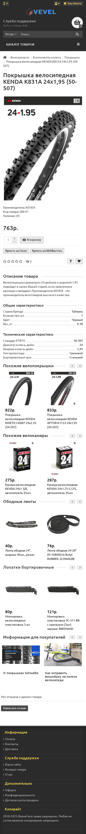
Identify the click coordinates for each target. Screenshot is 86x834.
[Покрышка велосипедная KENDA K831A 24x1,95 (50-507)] (43, 148)
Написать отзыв (14, 708)
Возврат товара (15, 769)
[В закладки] (79, 261)
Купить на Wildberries (47, 250)
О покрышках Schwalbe (21, 673)
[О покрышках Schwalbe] (21, 654)
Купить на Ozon (16, 250)
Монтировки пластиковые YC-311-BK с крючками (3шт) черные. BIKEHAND (63, 622)
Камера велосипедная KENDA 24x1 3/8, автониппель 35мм (20, 489)
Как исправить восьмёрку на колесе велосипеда (61, 676)
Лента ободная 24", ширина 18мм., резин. (20, 552)
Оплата (10, 739)
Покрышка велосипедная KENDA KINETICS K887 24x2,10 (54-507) (20, 421)
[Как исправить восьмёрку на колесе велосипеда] (63, 654)
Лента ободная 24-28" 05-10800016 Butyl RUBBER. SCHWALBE (62, 554)
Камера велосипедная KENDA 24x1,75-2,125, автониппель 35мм (62, 489)
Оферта (10, 790)
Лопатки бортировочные (28, 567)
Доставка (11, 749)
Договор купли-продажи (22, 800)
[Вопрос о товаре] (70, 261)
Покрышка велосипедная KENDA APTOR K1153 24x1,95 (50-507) (62, 421)
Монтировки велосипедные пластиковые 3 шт (17, 620)
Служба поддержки (19, 21)
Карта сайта (13, 764)
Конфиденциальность (20, 795)
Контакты (11, 744)
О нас (9, 774)
